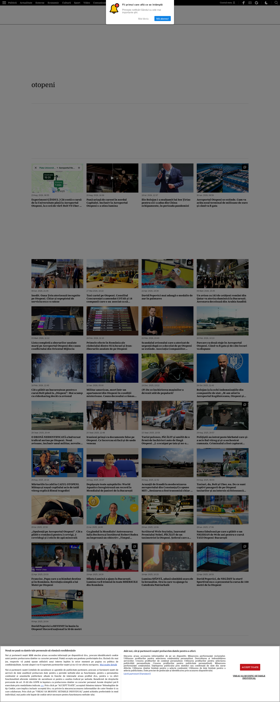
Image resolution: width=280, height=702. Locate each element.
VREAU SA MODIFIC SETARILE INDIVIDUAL (249, 676)
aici (42, 685)
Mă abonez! (162, 18)
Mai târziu (143, 18)
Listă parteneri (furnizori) (137, 674)
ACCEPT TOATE (250, 667)
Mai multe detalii (108, 664)
